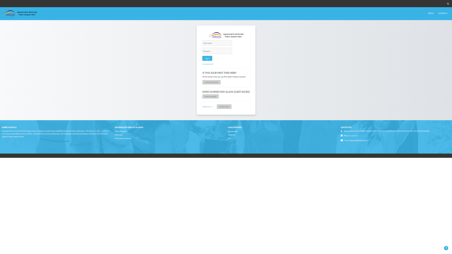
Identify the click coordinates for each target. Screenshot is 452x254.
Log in (207, 58)
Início (431, 13)
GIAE (229, 138)
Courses (442, 13)
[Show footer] (446, 248)
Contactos (231, 135)
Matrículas (118, 135)
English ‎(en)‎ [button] (206, 106)
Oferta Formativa (121, 131)
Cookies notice (224, 106)
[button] (448, 4)
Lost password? (207, 64)
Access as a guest (210, 96)
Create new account (211, 82)
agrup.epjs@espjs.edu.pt (358, 140)
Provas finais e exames (123, 138)
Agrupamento (233, 131)
